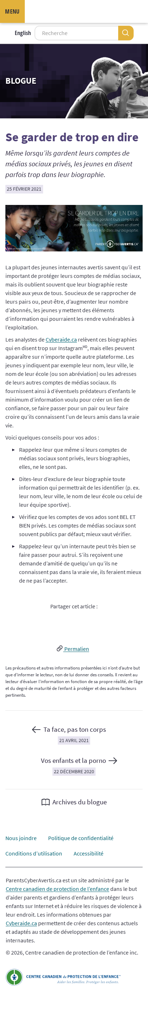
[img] (87, 11)
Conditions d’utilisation (33, 853)
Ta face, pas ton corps (74, 734)
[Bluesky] (94, 622)
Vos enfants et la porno (74, 765)
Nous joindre (21, 838)
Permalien (76, 648)
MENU (12, 11)
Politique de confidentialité (81, 838)
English (23, 33)
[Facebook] (74, 622)
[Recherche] (126, 33)
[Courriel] (54, 622)
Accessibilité (88, 853)
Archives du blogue (79, 802)
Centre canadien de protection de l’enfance (57, 888)
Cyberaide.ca (61, 339)
